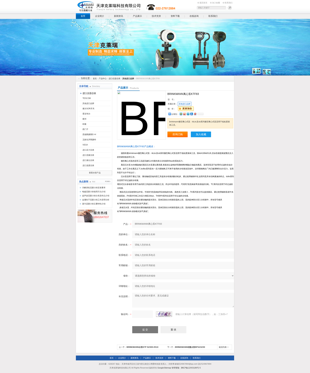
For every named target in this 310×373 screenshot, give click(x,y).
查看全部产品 (95, 173)
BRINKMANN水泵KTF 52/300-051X (142, 347)
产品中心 (103, 78)
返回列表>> (224, 347)
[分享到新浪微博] (184, 114)
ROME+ (107, 181)
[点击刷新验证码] (164, 314)
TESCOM (87, 98)
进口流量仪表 (88, 155)
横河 (84, 119)
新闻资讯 (118, 16)
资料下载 (175, 16)
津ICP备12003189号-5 (191, 368)
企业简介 (99, 16)
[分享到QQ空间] (181, 114)
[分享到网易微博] (195, 114)
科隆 (84, 124)
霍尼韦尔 (86, 114)
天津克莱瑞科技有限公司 (126, 6)
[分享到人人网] (191, 114)
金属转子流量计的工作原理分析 (95, 200)
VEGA (85, 145)
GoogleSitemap (164, 368)
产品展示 (137, 16)
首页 (83, 16)
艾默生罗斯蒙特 (89, 140)
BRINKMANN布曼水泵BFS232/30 (190, 347)
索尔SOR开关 (88, 108)
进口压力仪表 (88, 150)
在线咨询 (194, 16)
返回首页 (203, 3)
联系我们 (228, 3)
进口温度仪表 (88, 165)
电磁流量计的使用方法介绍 (93, 192)
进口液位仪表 (88, 160)
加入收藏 (216, 3)
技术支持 (156, 16)
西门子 (85, 129)
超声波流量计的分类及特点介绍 (95, 196)
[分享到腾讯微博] (188, 114)
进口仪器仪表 (114, 78)
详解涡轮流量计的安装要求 (93, 187)
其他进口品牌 (88, 103)
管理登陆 (175, 368)
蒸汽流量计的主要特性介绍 (93, 204)
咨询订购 (177, 134)
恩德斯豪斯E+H (89, 134)
